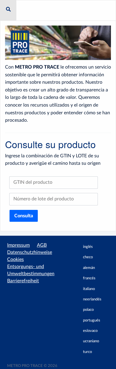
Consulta (23, 215)
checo (88, 257)
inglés (88, 247)
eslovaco (90, 331)
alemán (89, 268)
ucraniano (91, 341)
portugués (91, 320)
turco (87, 352)
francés (89, 278)
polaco (88, 310)
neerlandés (92, 299)
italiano (89, 289)
